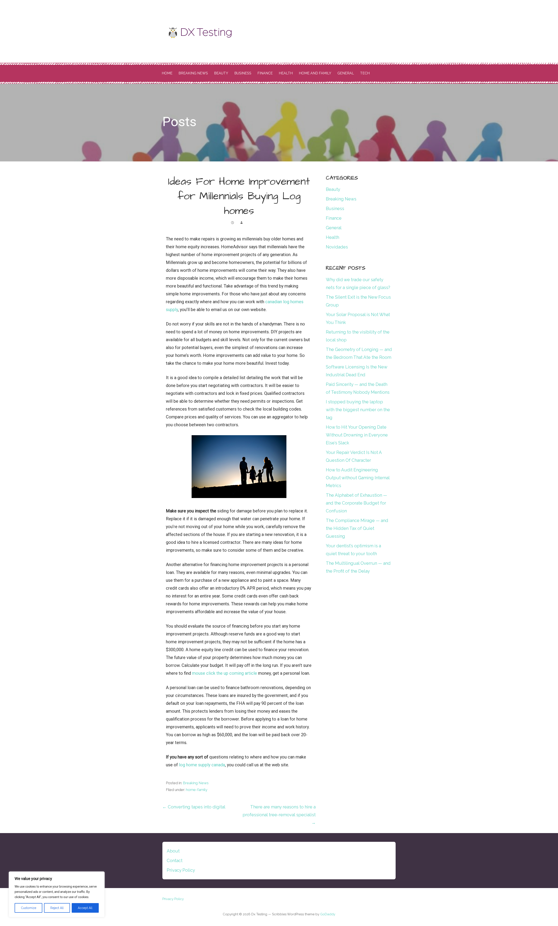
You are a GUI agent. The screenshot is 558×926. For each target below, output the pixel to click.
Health (286, 73)
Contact (174, 860)
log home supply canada (202, 764)
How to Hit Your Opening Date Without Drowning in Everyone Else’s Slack (357, 434)
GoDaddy (327, 914)
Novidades (337, 247)
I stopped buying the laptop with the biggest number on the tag (358, 409)
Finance (265, 73)
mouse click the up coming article (224, 673)
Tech (365, 73)
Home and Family (315, 73)
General (345, 73)
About (173, 851)
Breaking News (193, 73)
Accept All (85, 908)
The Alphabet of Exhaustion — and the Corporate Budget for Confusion (356, 503)
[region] (57, 894)
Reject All (57, 908)
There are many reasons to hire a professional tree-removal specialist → (279, 814)
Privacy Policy (181, 870)
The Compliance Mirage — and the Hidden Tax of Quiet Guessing (357, 528)
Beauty (221, 73)
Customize (28, 908)
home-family (196, 789)
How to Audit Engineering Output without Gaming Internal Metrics (358, 477)
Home (167, 73)
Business (242, 73)
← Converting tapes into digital (193, 807)
